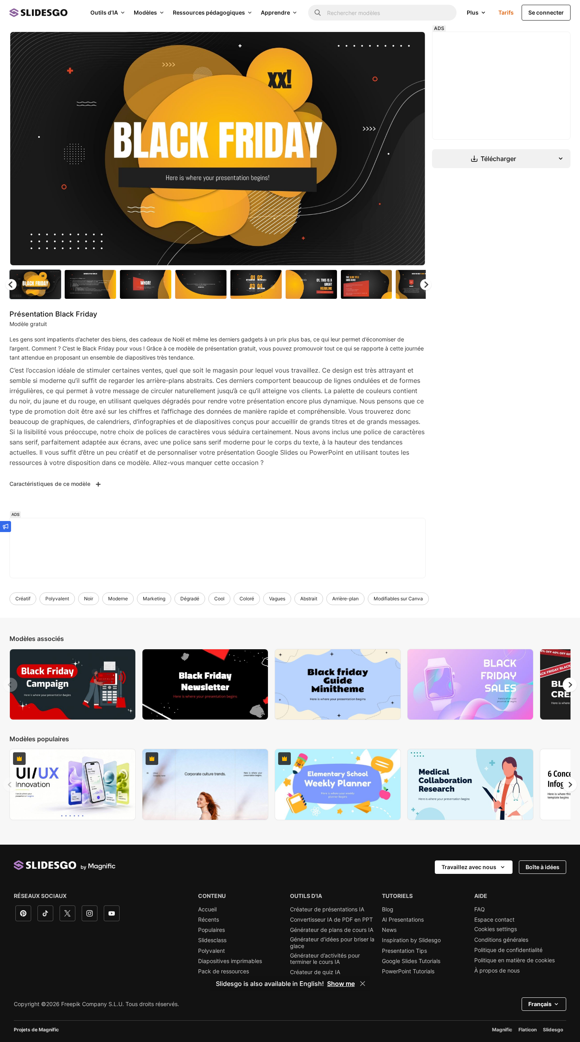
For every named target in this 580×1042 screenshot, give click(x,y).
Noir (88, 599)
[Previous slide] (10, 685)
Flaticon (527, 1030)
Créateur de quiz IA (315, 972)
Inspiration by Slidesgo (411, 940)
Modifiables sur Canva (398, 599)
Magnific (502, 1030)
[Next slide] (413, 149)
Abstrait (308, 599)
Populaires (211, 930)
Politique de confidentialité (508, 950)
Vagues (277, 599)
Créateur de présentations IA (327, 909)
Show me (341, 983)
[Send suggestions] (5, 526)
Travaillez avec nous (469, 867)
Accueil (207, 909)
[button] (426, 284)
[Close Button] (362, 983)
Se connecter (546, 12)
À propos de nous (497, 970)
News (389, 930)
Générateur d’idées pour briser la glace (332, 942)
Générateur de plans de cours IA (331, 930)
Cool (219, 599)
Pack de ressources (223, 971)
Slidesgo (553, 1030)
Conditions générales (501, 940)
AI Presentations (403, 919)
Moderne (118, 599)
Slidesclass (212, 940)
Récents (208, 919)
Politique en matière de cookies (514, 960)
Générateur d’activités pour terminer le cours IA (325, 958)
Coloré (246, 599)
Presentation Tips (404, 951)
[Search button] (317, 13)
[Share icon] (412, 44)
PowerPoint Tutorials (408, 971)
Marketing (154, 599)
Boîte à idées (542, 867)
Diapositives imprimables (230, 961)
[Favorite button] (391, 44)
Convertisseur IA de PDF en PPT (331, 919)
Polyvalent (57, 599)
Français (540, 1004)
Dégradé (189, 599)
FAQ (479, 909)
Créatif (22, 599)
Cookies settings (495, 929)
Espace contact (494, 919)
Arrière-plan (345, 599)
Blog (387, 909)
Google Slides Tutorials (411, 961)
